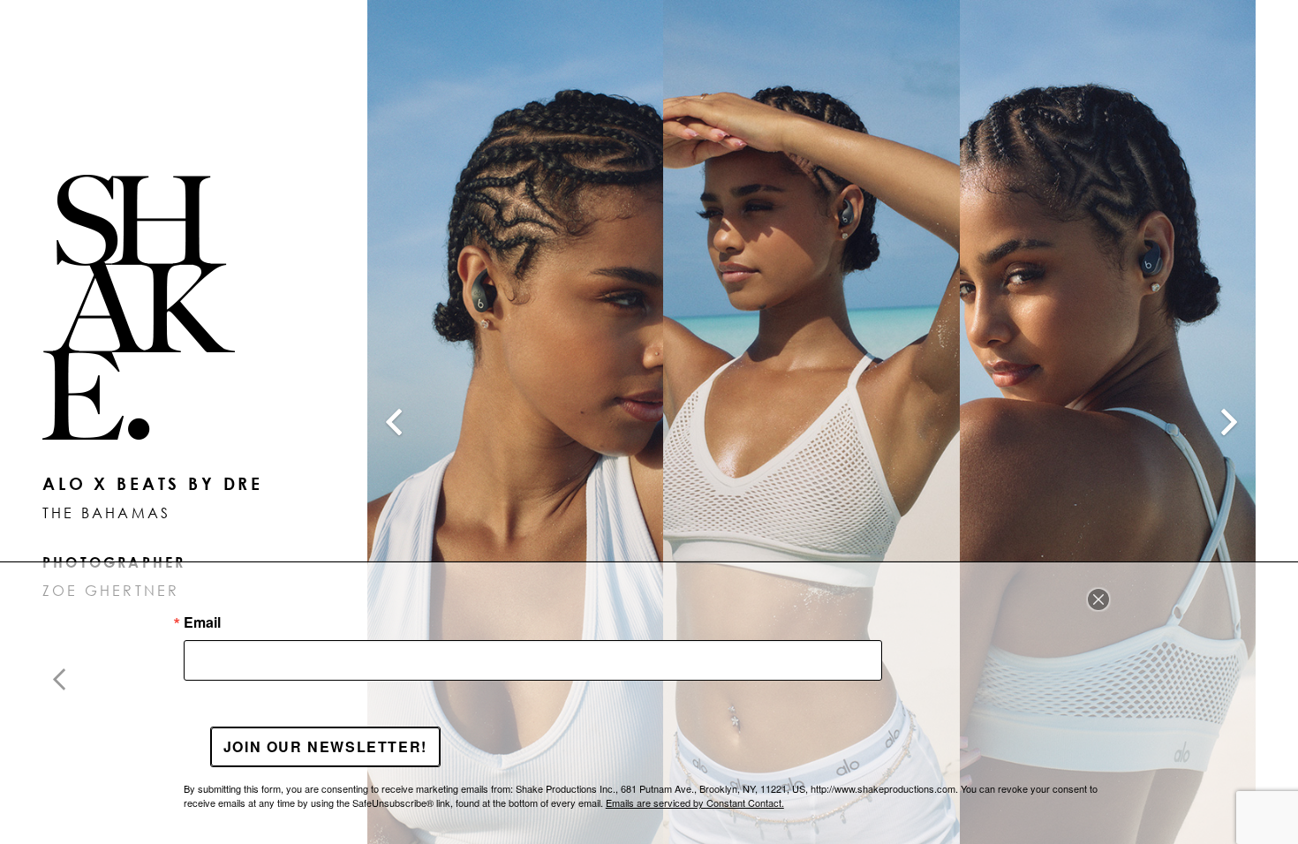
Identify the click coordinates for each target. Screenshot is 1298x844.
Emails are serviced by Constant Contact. (695, 802)
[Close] (1098, 599)
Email (202, 622)
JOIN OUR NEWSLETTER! (325, 746)
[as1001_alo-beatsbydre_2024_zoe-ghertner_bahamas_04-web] (515, 422)
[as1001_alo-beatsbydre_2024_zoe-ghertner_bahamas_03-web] (1108, 422)
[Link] (162, 307)
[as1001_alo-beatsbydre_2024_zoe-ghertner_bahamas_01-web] (811, 422)
